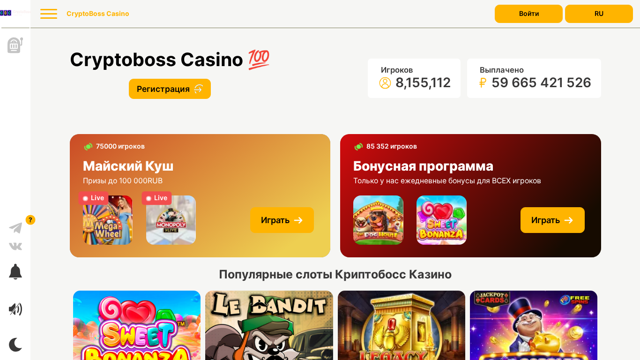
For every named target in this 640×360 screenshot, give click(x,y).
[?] (15, 224)
